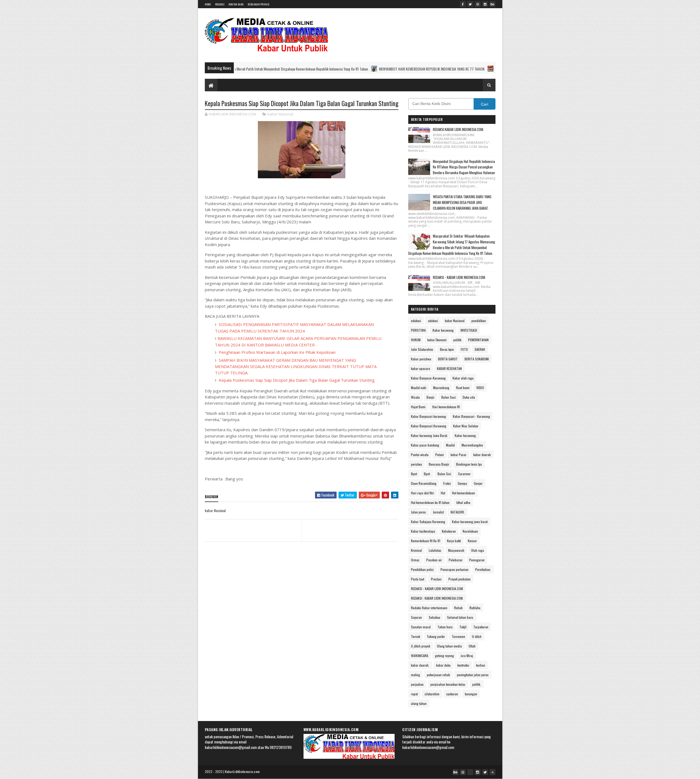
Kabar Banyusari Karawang (428, 426)
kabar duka (443, 665)
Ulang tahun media (449, 646)
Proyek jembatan (459, 579)
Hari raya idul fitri (422, 493)
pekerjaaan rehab (438, 674)
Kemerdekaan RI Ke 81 (425, 540)
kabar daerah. (420, 665)
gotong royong (444, 655)
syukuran (452, 694)
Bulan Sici (444, 473)
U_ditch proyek (420, 646)
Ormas (415, 560)
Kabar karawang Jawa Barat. (429, 435)
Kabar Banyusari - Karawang (471, 416)
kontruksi (463, 665)
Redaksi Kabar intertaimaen (429, 607)
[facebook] (463, 4)
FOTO (464, 349)
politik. (476, 684)
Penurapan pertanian (454, 569)
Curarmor (464, 473)
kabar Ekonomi (437, 339)
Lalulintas (435, 550)
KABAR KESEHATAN (449, 368)
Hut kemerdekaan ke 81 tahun (430, 502)
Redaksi (219, 4)
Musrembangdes (472, 445)
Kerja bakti (454, 540)
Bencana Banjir (439, 464)
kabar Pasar (458, 454)
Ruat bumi (462, 387)
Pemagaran (477, 560)
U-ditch (477, 636)
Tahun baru (445, 627)
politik (457, 339)
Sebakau (434, 617)
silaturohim (432, 694)
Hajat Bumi (418, 406)
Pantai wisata (419, 454)
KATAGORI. (458, 512)
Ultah (472, 646)
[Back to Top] (492, 772)
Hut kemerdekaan (463, 493)
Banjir (430, 397)
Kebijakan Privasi (258, 4)
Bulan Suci (448, 397)
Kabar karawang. (466, 435)
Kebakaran (449, 531)
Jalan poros (418, 512)
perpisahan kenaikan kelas (447, 684)
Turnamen (458, 636)
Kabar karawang (443, 330)
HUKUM (416, 339)
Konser (472, 540)
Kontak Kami (236, 4)
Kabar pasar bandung (425, 445)
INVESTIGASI (468, 330)
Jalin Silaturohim (422, 349)
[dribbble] (478, 4)
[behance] (492, 4)
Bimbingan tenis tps (469, 464)
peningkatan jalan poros (473, 674)
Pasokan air (434, 560)
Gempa (462, 483)
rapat (414, 694)
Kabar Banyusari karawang (428, 416)
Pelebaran (455, 560)
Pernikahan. (483, 569)
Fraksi (447, 483)
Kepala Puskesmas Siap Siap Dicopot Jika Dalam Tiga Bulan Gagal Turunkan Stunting (296, 380)
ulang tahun (419, 703)
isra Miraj (467, 655)
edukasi (416, 320)
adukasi (433, 320)
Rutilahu (474, 607)
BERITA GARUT (448, 359)
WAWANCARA (419, 655)
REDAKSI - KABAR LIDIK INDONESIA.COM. (459, 277)
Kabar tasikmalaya (423, 531)
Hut (443, 493)
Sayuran (416, 617)
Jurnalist (438, 512)
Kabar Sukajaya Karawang (428, 521)
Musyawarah (456, 550)
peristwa (416, 464)
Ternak (415, 636)
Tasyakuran (480, 627)
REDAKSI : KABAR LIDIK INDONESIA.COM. (437, 598)
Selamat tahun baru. (460, 617)
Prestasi (436, 579)
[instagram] (485, 4)
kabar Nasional (280, 114)
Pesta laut (417, 579)
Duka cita (469, 397)
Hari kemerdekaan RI (446, 406)
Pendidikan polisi (422, 569)
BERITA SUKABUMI (477, 359)
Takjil (462, 627)
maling (415, 674)
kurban (480, 665)
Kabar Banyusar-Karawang (428, 378)
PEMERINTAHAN (478, 339)
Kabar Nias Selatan (465, 426)
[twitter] (470, 4)
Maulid (450, 445)
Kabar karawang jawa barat (470, 521)
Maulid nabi (418, 387)
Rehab (458, 607)
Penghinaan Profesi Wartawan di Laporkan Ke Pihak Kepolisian (277, 352)
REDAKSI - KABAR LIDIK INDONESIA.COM (437, 588)
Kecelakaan (470, 531)
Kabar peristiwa (421, 359)
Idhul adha (463, 502)
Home (208, 4)
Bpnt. (427, 473)
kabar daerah (482, 454)
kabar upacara (420, 368)
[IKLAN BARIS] (470, 772)
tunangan (471, 694)
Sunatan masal (421, 627)
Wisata (415, 397)
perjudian (417, 684)
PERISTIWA (418, 330)
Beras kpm (447, 349)
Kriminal (416, 550)
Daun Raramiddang (423, 483)
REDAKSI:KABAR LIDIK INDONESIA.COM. (458, 129)
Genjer (478, 483)
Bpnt (414, 473)
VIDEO (480, 387)
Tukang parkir (436, 636)
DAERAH (480, 349)
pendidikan (478, 320)
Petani (439, 454)
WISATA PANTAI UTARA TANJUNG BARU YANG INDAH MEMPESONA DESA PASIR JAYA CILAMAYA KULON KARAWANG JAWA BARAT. (462, 202)
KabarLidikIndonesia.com (242, 771)
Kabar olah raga (463, 378)
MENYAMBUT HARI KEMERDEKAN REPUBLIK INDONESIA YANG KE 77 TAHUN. (374, 69)
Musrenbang (441, 387)
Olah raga (477, 550)
